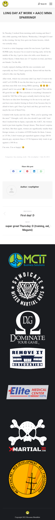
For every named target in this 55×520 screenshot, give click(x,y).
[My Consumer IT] (27, 268)
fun (15, 157)
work (24, 157)
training (19, 157)
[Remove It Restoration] (27, 369)
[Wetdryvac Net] (27, 499)
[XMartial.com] (27, 456)
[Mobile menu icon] (50, 4)
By (33, 157)
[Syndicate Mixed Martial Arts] (27, 307)
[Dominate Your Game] (27, 345)
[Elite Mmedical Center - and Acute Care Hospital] (27, 412)
